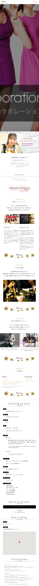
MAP (12, 469)
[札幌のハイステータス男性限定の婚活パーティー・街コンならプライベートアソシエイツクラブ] (4, 2)
